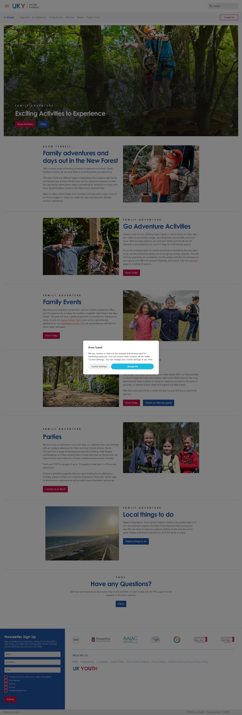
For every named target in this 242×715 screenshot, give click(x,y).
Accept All (132, 366)
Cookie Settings (99, 366)
